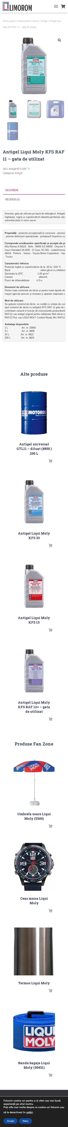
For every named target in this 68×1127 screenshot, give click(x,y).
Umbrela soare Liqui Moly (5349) (34, 816)
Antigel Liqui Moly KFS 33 (34, 535)
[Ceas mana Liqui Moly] (34, 867)
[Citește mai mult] (50, 461)
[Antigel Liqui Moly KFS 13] (34, 586)
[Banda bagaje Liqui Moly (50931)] (34, 1031)
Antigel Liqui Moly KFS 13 (34, 620)
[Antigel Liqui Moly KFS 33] (34, 502)
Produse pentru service (28, 21)
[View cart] (63, 6)
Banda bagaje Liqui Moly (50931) (34, 1065)
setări (29, 1112)
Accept (10, 1121)
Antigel (44, 21)
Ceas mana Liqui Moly (34, 900)
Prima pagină (9, 21)
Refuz (25, 1121)
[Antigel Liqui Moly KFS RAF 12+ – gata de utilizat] (34, 671)
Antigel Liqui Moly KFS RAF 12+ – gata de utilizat (34, 707)
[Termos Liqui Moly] (34, 951)
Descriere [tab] (11, 190)
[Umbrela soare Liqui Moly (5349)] (34, 782)
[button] (59, 40)
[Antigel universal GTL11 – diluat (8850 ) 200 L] (34, 412)
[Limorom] (18, 6)
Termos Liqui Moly (34, 983)
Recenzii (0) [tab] (12, 199)
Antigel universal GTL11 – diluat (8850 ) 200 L (34, 448)
